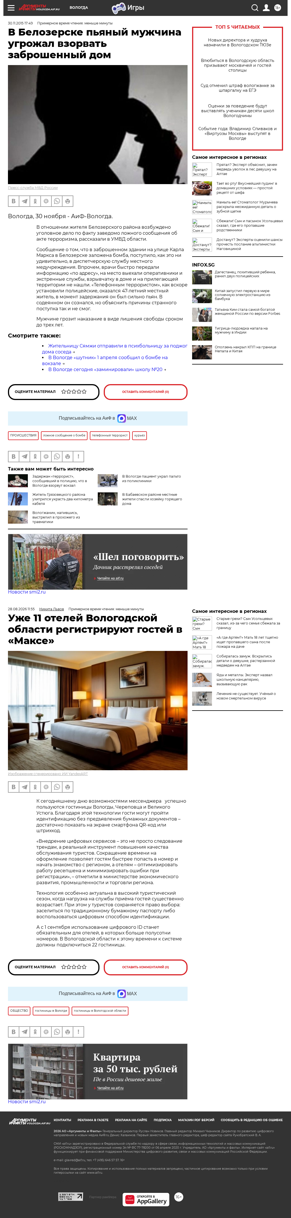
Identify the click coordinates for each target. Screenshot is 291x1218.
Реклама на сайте (131, 1120)
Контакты (62, 1120)
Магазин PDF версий (196, 1120)
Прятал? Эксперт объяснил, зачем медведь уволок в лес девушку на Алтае (247, 169)
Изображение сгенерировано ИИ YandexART (48, 774)
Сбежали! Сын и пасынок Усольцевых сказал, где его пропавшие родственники (250, 225)
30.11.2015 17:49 (20, 23)
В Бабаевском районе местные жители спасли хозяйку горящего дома (152, 499)
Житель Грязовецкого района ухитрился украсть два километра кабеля (62, 499)
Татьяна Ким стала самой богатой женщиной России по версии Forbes (247, 312)
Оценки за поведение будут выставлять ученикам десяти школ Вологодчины (237, 111)
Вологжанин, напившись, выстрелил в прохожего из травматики (56, 517)
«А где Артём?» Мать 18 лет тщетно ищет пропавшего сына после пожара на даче (247, 642)
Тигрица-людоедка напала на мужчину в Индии (241, 330)
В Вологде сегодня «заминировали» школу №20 (105, 369)
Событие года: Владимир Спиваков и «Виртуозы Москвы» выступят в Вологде (237, 133)
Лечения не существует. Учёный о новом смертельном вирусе (246, 696)
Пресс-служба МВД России (33, 188)
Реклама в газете (93, 1120)
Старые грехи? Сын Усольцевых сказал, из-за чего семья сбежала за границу (248, 623)
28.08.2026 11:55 (21, 609)
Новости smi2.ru (27, 592)
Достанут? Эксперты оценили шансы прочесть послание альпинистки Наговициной (249, 244)
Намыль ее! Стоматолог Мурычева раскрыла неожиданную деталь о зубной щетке (247, 206)
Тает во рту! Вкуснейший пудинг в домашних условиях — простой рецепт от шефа (247, 188)
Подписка (163, 1120)
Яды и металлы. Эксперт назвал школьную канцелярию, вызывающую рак (245, 679)
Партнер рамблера (102, 1197)
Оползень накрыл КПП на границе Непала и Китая (245, 349)
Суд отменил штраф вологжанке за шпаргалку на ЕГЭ (238, 88)
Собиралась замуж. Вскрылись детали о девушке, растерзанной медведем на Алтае (246, 660)
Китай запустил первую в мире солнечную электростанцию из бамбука (242, 295)
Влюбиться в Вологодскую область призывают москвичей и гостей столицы (237, 65)
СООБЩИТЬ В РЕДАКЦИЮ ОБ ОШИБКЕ (252, 1120)
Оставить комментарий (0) (145, 392)
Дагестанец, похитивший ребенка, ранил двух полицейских (245, 274)
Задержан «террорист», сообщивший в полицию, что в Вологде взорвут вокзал (59, 481)
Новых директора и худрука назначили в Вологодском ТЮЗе (237, 42)
